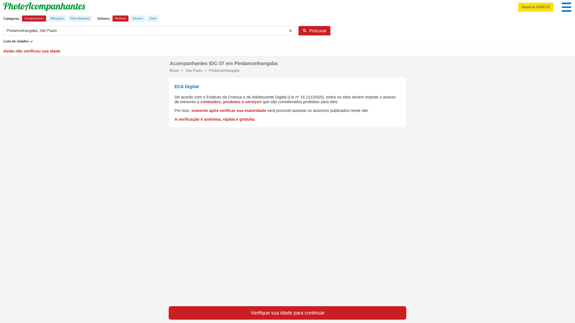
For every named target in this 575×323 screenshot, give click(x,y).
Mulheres (120, 18)
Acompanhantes (34, 18)
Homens (138, 18)
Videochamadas (80, 18)
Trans (153, 18)
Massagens (57, 18)
